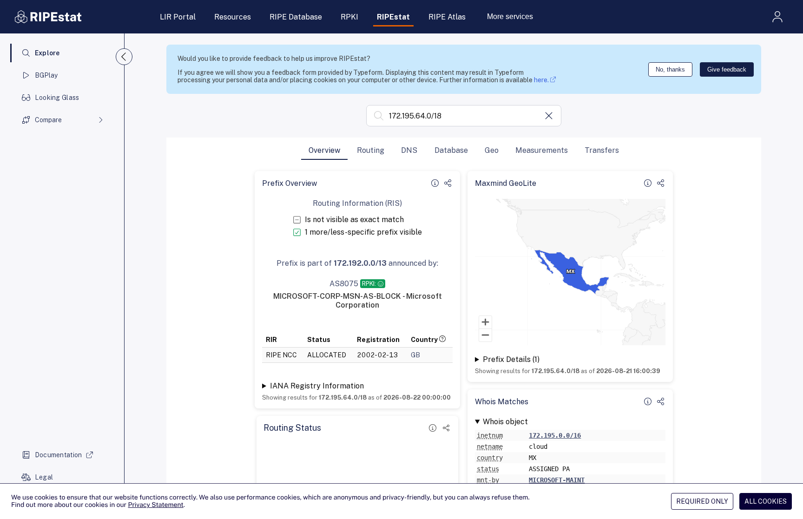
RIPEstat (393, 17)
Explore (47, 53)
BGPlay (46, 75)
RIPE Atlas (447, 17)
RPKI (349, 17)
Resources (232, 17)
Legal (44, 477)
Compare (48, 120)
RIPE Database (296, 17)
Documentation (58, 455)
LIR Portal (178, 17)
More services (510, 16)
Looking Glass (57, 97)
